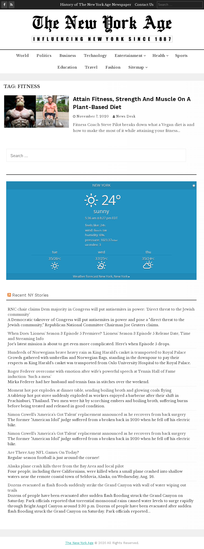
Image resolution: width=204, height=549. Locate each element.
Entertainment (128, 55)
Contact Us (144, 4)
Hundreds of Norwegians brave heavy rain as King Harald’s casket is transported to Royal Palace (97, 352)
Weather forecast (101, 276)
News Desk (126, 116)
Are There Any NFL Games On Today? (43, 452)
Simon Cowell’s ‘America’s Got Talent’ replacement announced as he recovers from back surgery (97, 414)
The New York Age (79, 543)
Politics (44, 55)
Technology (95, 55)
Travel (91, 67)
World (22, 55)
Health (159, 55)
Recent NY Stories (30, 295)
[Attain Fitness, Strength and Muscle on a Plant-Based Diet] (36, 126)
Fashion (112, 67)
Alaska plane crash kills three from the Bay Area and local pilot (66, 466)
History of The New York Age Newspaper (95, 4)
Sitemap (136, 67)
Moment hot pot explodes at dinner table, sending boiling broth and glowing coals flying (89, 390)
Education (67, 67)
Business (67, 55)
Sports (181, 55)
